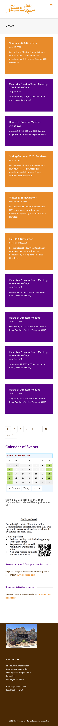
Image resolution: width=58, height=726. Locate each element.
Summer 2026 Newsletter (24, 43)
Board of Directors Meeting (25, 122)
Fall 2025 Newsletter (21, 239)
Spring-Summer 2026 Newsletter (28, 156)
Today (26, 488)
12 (46, 429)
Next (9, 435)
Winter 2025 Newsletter (23, 197)
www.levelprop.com (26, 575)
